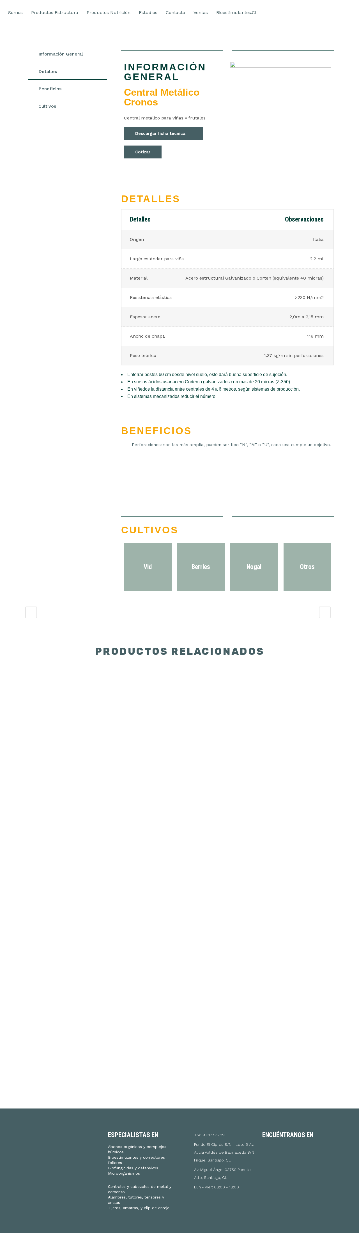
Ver (61, 707)
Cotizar (142, 152)
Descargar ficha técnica (160, 133)
